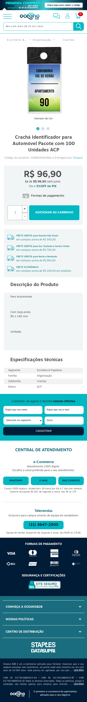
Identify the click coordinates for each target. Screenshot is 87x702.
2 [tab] (43, 129)
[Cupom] (43, 5)
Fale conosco (71, 481)
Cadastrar (44, 431)
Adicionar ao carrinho (54, 212)
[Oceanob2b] (29, 16)
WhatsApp (15, 481)
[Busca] (78, 26)
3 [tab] (48, 129)
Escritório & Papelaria (17, 40)
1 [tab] (38, 129)
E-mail (43, 481)
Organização (42, 40)
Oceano (78, 157)
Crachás (68, 40)
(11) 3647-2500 (43, 525)
